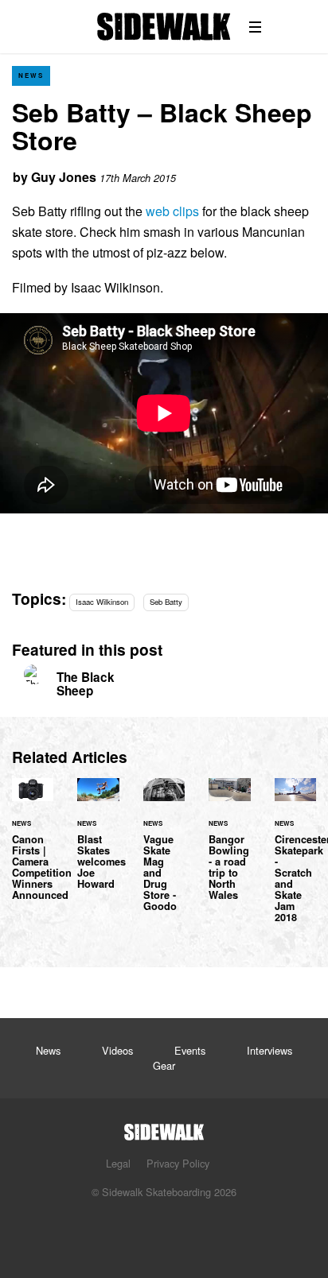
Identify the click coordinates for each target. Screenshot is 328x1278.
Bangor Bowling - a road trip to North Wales (229, 849)
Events (189, 1050)
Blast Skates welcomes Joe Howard (98, 843)
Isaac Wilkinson (102, 601)
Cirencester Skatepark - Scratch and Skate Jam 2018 (295, 860)
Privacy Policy (177, 1163)
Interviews (269, 1050)
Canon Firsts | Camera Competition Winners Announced (32, 849)
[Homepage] (164, 1127)
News (31, 75)
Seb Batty (166, 601)
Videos (117, 1050)
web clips (172, 211)
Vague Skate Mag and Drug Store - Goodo (164, 854)
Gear (164, 1065)
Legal (118, 1163)
